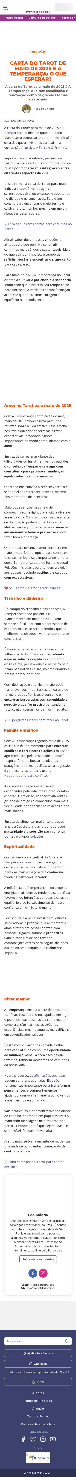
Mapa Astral (14, 17)
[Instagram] (43, 1439)
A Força (41, 147)
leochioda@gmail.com (43, 1284)
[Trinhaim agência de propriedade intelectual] (38, 1462)
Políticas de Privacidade (38, 1424)
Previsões (38, 51)
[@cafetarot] (43, 1273)
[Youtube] (53, 1439)
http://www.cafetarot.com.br (41, 1288)
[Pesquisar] (67, 1341)
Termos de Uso (38, 1416)
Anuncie (38, 1408)
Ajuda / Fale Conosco (40, 1353)
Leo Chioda (46, 108)
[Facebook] (23, 1439)
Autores (38, 1393)
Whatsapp (40, 1364)
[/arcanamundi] (32, 1273)
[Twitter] (33, 1439)
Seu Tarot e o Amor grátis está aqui (36, 588)
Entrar (40, 1382)
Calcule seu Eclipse (42, 17)
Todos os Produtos (38, 1401)
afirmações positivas (50, 1075)
